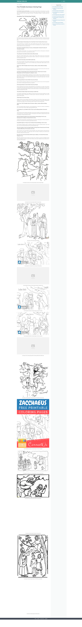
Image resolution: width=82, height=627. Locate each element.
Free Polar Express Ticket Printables (58, 10)
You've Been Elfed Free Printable (58, 6)
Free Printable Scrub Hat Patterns (58, 22)
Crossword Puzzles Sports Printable (58, 16)
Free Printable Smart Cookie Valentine (58, 14)
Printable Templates (22, 1)
